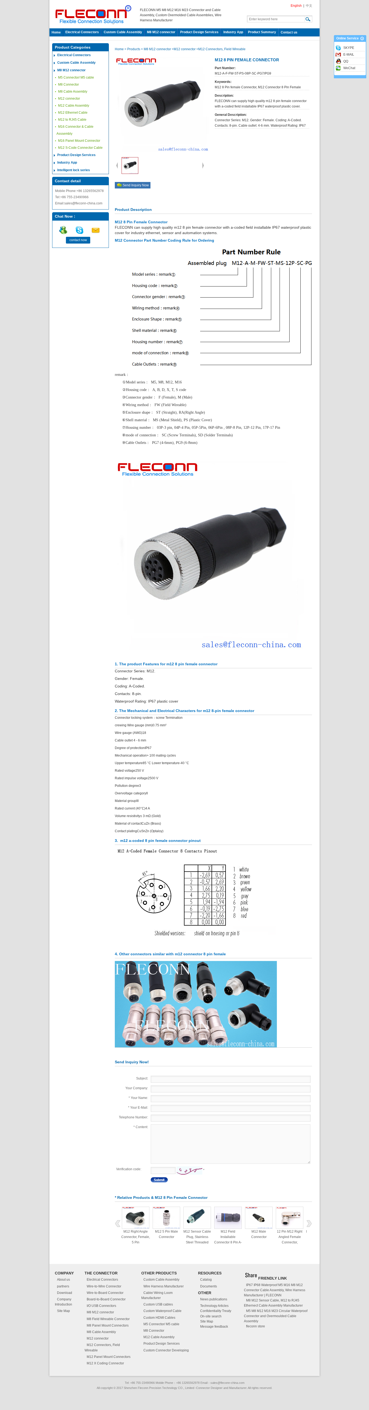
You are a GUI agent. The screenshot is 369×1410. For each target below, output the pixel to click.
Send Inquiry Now (136, 185)
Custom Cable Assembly (123, 32)
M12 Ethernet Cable (73, 112)
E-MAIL (348, 54)
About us (63, 1279)
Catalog (206, 1279)
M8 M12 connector (161, 32)
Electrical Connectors (82, 32)
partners (63, 1286)
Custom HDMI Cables (159, 1318)
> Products (133, 49)
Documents (208, 1286)
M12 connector (69, 98)
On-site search (211, 1316)
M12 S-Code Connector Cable (80, 148)
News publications (213, 1299)
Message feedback (214, 1326)
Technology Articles (214, 1306)
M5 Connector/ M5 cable (76, 77)
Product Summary (262, 32)
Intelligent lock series (73, 170)
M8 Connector (68, 84)
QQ (345, 61)
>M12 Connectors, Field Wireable (221, 49)
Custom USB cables (158, 1304)
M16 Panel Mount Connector (79, 141)
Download (64, 1293)
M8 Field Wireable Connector (108, 1319)
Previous (117, 1223)
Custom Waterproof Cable (162, 1311)
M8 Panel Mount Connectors (108, 1325)
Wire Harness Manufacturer (163, 1286)
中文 (309, 6)
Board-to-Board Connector (106, 1299)
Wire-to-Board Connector (105, 1293)
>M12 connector (184, 49)
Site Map (63, 1311)
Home (56, 32)
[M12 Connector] (196, 1004)
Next (309, 1223)
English (296, 6)
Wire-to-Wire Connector (104, 1286)
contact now (78, 240)
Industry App (233, 32)
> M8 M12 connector (156, 49)
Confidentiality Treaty (215, 1311)
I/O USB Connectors (101, 1306)
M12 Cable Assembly (73, 105)
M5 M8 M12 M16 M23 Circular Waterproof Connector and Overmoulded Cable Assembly (275, 1316)
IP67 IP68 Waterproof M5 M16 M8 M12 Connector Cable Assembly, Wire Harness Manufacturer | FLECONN (274, 1290)
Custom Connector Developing (166, 1350)
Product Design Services (199, 32)
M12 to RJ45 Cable (72, 120)
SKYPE (348, 48)
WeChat (349, 68)
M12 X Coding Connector (105, 1363)
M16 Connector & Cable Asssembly (74, 130)
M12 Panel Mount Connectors (108, 1357)
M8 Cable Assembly (72, 91)
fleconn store (255, 1326)
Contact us (289, 32)
